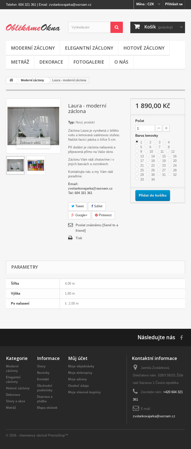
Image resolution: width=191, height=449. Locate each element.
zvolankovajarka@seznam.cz (70, 4)
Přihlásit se (174, 4)
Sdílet (97, 206)
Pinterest (105, 215)
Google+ (81, 215)
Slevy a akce (15, 401)
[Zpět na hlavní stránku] (11, 80)
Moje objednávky (81, 366)
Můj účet (78, 358)
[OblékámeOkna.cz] (33, 27)
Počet (139, 121)
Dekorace (51, 62)
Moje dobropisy (80, 373)
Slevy (41, 366)
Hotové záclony (143, 48)
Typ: (71, 122)
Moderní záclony (33, 48)
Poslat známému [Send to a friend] (97, 227)
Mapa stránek (47, 408)
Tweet (79, 206)
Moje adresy (77, 379)
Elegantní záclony (89, 48)
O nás (121, 62)
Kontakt (43, 379)
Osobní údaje (78, 386)
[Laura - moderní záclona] (15, 165)
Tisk (79, 238)
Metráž (20, 62)
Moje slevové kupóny (84, 392)
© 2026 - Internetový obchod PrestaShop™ (37, 435)
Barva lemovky (147, 135)
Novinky (43, 373)
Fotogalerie (88, 62)
